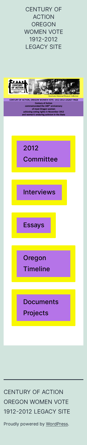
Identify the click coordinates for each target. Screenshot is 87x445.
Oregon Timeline (36, 263)
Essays (33, 225)
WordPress (57, 423)
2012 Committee (40, 153)
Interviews (39, 192)
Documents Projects (40, 307)
